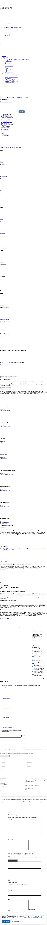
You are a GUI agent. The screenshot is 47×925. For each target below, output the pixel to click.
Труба (1, 205)
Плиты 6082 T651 (5, 129)
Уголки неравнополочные (6, 116)
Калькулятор (22, 111)
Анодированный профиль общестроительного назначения (12, 362)
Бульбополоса (3, 276)
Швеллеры (3, 117)
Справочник (29, 762)
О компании (4, 764)
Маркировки (6, 717)
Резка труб (2, 442)
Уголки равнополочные (6, 115)
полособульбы (10, 117)
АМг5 (2, 134)
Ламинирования (6, 707)
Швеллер (2, 305)
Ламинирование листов (5, 490)
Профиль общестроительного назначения (8, 376)
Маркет (3, 766)
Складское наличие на (10, 147)
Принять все (6, 921)
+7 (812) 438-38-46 (12, 27)
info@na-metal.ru (26, 97)
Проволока (2, 233)
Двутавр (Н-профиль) (4, 333)
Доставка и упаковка (4, 522)
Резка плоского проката (5, 410)
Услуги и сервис (5, 768)
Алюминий (29, 766)
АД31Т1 (7, 135)
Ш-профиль (2, 348)
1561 (5, 134)
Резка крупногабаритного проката (7, 474)
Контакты (29, 764)
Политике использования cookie (30, 917)
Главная (3, 762)
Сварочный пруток (4, 247)
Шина (1, 290)
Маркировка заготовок (5, 506)
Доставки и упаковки (7, 727)
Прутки (1, 219)
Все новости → (4, 582)
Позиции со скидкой (4, 319)
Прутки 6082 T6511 (5, 130)
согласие (5, 749)
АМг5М (3, 135)
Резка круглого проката (5, 426)
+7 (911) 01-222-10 (19, 27)
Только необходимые (16, 921)
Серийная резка (3, 458)
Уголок (1, 262)
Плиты (1, 190)
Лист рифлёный (3, 176)
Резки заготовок (6, 698)
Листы (1, 162)
